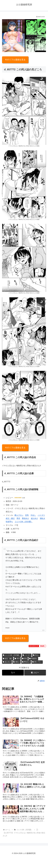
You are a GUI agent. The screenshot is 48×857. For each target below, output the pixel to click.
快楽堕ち (9, 522)
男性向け (25, 518)
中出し (33, 515)
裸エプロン (18, 515)
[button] (35, 672)
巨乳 (27, 515)
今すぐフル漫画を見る (15, 60)
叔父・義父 (10, 518)
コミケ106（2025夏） (24, 522)
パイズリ (41, 515)
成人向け (34, 518)
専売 (18, 518)
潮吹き (42, 518)
